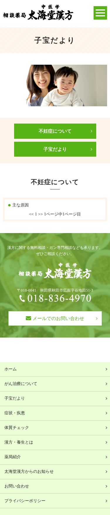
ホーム (10, 369)
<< (31, 214)
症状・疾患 (14, 413)
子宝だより (55, 149)
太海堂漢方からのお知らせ (29, 471)
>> (40, 214)
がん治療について (20, 383)
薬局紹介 (12, 457)
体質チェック (16, 427)
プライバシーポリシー (24, 501)
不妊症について (55, 131)
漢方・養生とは (18, 442)
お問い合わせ (16, 486)
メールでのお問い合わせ (58, 318)
